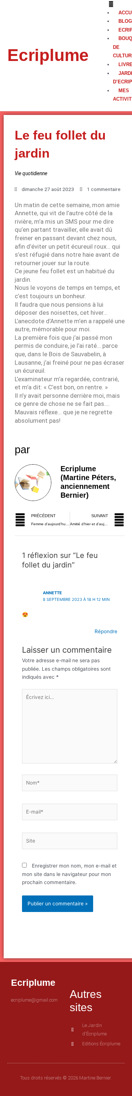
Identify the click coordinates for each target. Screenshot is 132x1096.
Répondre (106, 631)
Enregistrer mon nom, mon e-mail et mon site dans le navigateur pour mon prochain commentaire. (69, 874)
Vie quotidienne (31, 173)
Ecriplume (48, 55)
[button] (110, 4)
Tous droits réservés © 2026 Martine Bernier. (66, 1078)
